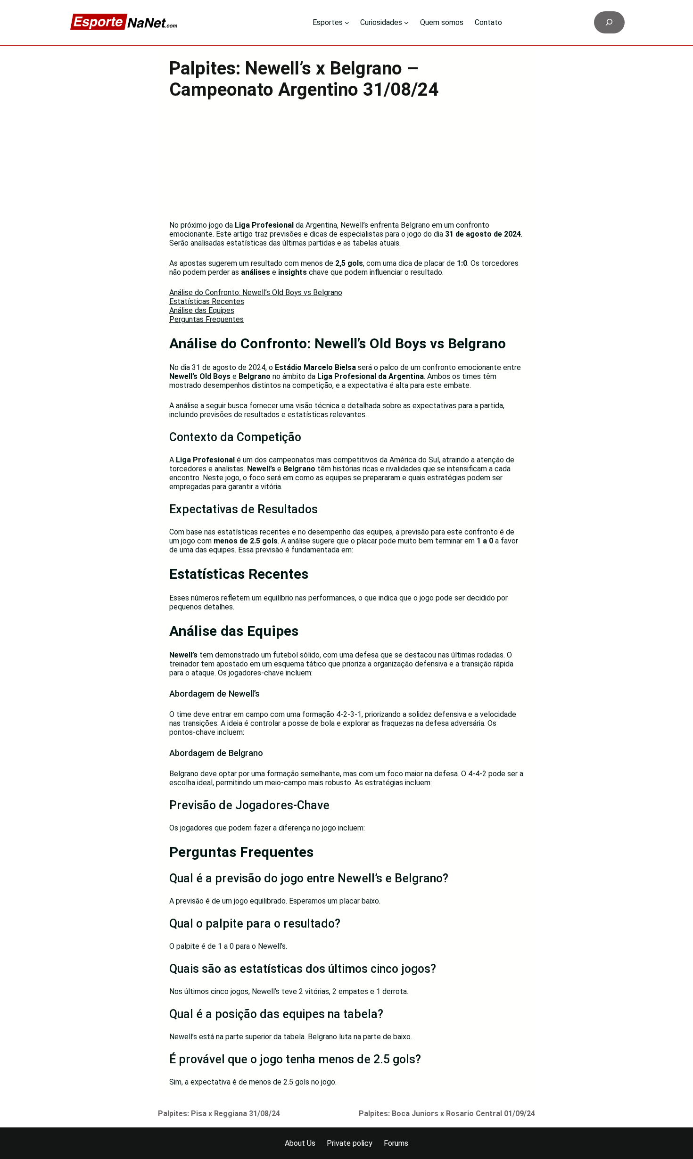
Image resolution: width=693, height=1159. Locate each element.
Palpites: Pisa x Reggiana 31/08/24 (219, 1113)
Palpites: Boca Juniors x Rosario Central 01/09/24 (447, 1113)
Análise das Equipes (201, 310)
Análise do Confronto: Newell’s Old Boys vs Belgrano (255, 292)
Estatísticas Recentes (206, 301)
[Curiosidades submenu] (406, 22)
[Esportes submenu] (347, 22)
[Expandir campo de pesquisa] (609, 22)
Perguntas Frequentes (206, 319)
